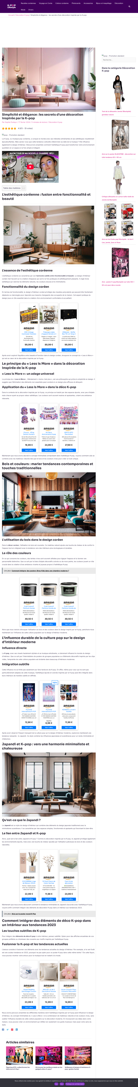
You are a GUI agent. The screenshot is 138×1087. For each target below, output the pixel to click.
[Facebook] (3, 1029)
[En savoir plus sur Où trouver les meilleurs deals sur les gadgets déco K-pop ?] (48, 1055)
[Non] (135, 1083)
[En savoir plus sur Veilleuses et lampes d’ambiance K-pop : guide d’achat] (78, 1055)
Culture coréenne (61, 3)
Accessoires (88, 3)
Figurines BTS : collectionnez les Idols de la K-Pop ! (18, 1068)
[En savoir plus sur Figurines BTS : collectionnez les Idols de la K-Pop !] (19, 1055)
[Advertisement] (69, 32)
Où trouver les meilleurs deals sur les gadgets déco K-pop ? (48, 1068)
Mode (23, 10)
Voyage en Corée (45, 3)
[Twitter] (8, 1029)
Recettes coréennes (28, 3)
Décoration (119, 3)
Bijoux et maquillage (103, 3)
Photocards (76, 3)
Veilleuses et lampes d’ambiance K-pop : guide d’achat (78, 1068)
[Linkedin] (17, 1029)
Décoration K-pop (55, 122)
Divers (30, 10)
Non (62, 1084)
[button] (129, 6)
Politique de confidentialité (75, 1084)
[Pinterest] (12, 1029)
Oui (56, 1084)
